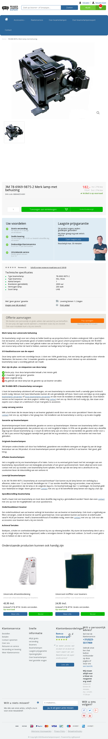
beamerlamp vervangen (12, 396)
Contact (8, 30)
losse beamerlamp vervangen (37, 396)
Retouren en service (10, 646)
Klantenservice (37, 20)
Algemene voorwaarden (41, 731)
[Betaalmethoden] (17, 726)
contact (53, 399)
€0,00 (87, 7)
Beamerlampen (35, 648)
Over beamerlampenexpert (83, 20)
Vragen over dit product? (15, 305)
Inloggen (86, 2)
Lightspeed (75, 737)
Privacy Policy (59, 731)
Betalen (5, 636)
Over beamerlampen (58, 20)
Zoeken (69, 7)
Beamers (33, 644)
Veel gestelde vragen (38, 660)
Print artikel (65, 305)
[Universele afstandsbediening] (27, 571)
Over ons (6, 643)
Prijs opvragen (87, 320)
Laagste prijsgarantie (38, 651)
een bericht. (88, 666)
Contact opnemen (9, 640)
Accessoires (19, 20)
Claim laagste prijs (73, 239)
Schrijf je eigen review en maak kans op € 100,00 (48, 267)
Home (4, 39)
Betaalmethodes (75, 731)
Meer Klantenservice (10, 652)
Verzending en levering (11, 649)
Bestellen (6, 633)
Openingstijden (35, 654)
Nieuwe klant (100, 2)
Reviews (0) (22, 267)
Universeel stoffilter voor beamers (71, 594)
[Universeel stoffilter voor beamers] (80, 571)
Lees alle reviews (65, 664)
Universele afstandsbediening (16, 594)
